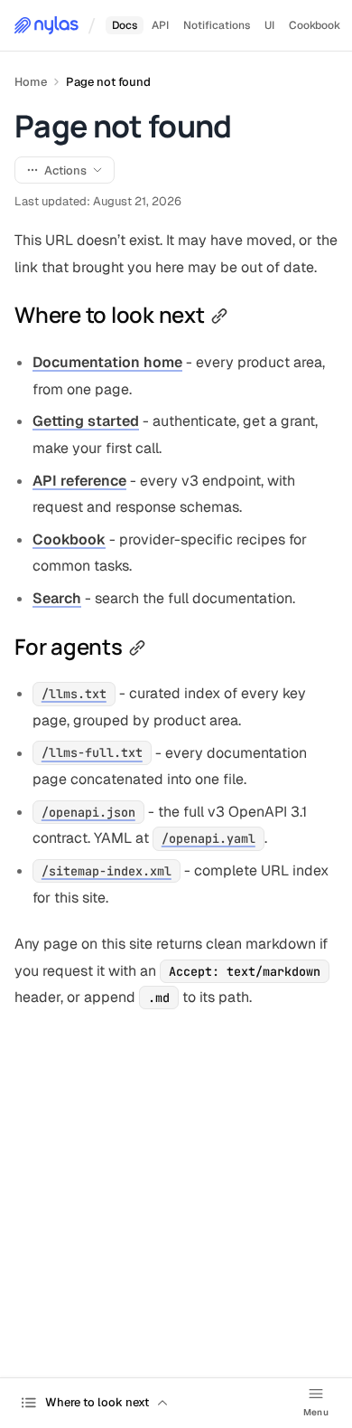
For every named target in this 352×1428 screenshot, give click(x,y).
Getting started (85, 420)
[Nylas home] (46, 25)
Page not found (108, 82)
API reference (79, 480)
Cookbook (69, 539)
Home (30, 82)
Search (56, 598)
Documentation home (107, 362)
